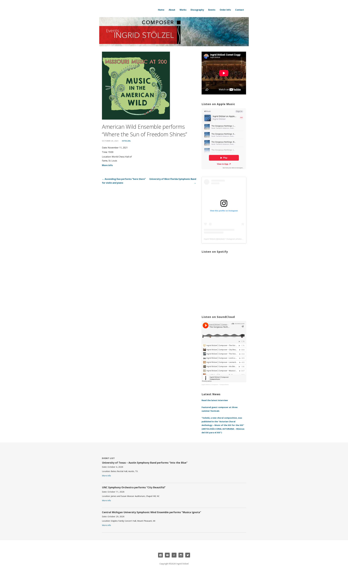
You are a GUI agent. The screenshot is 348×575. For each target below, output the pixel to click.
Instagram (180, 555)
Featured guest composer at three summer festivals (219, 409)
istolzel (126, 141)
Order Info (225, 9)
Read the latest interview (215, 400)
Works (183, 9)
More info (107, 165)
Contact (239, 9)
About (172, 9)
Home (161, 9)
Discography (197, 9)
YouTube (167, 555)
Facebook (160, 555)
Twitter (187, 555)
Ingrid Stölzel (209, 239)
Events (211, 9)
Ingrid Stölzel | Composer (210, 384)
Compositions (224, 384)
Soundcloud (174, 555)
